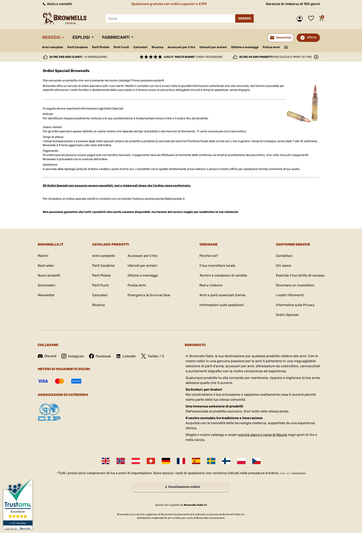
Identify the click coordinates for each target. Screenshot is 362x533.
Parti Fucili (121, 47)
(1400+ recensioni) (193, 56)
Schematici (46, 285)
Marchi (43, 256)
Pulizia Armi (271, 47)
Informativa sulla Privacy (295, 305)
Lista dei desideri (312, 18)
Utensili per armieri (213, 47)
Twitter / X (156, 356)
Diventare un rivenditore (295, 285)
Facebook (103, 356)
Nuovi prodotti (49, 275)
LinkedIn (129, 356)
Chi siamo (283, 266)
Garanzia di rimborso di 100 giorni (293, 4)
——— (286, 47)
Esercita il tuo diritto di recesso (300, 275)
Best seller (46, 266)
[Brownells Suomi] (226, 461)
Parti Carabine (77, 47)
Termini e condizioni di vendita (223, 275)
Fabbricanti (116, 37)
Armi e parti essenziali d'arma (222, 295)
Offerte (312, 37)
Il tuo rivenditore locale (217, 266)
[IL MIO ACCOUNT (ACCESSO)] (301, 19)
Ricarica (157, 47)
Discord (50, 356)
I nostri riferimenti (290, 295)
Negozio (51, 37)
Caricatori (140, 47)
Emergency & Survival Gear (149, 295)
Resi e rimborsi (210, 285)
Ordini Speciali (287, 315)
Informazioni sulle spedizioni (221, 305)
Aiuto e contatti (59, 4)
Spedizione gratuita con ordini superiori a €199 (169, 4)
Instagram (76, 356)
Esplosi (81, 37)
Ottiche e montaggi (245, 47)
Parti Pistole (100, 47)
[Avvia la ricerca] (244, 18)
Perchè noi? (208, 256)
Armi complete (52, 47)
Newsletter (46, 295)
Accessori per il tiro (181, 47)
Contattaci (284, 256)
